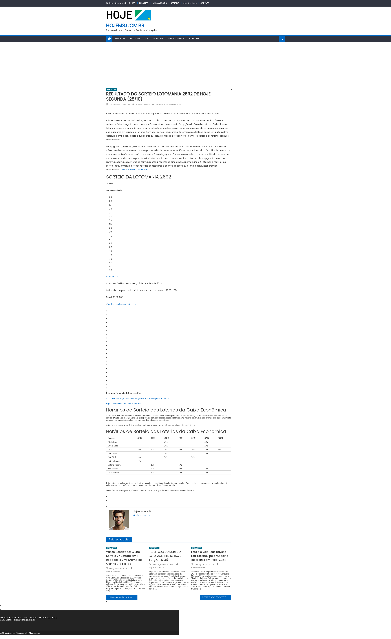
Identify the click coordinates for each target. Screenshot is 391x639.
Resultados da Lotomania (134, 169)
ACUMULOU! (112, 276)
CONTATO (204, 3)
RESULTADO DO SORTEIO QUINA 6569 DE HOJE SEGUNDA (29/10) (216, 597)
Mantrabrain (34, 633)
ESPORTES (143, 3)
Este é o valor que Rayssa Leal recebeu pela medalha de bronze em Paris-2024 (209, 556)
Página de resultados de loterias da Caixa (124, 403)
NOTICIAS (175, 3)
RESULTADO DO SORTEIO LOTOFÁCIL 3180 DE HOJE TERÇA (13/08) (165, 556)
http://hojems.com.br (142, 515)
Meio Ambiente (190, 3)
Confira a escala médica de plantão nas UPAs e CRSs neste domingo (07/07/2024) (123, 597)
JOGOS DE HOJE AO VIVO (17, 618)
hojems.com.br (125, 25)
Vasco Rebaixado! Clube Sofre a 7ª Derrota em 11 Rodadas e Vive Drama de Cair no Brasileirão (124, 558)
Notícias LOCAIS (159, 3)
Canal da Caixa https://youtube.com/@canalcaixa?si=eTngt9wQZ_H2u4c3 (138, 398)
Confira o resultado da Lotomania (121, 304)
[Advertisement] (195, 64)
